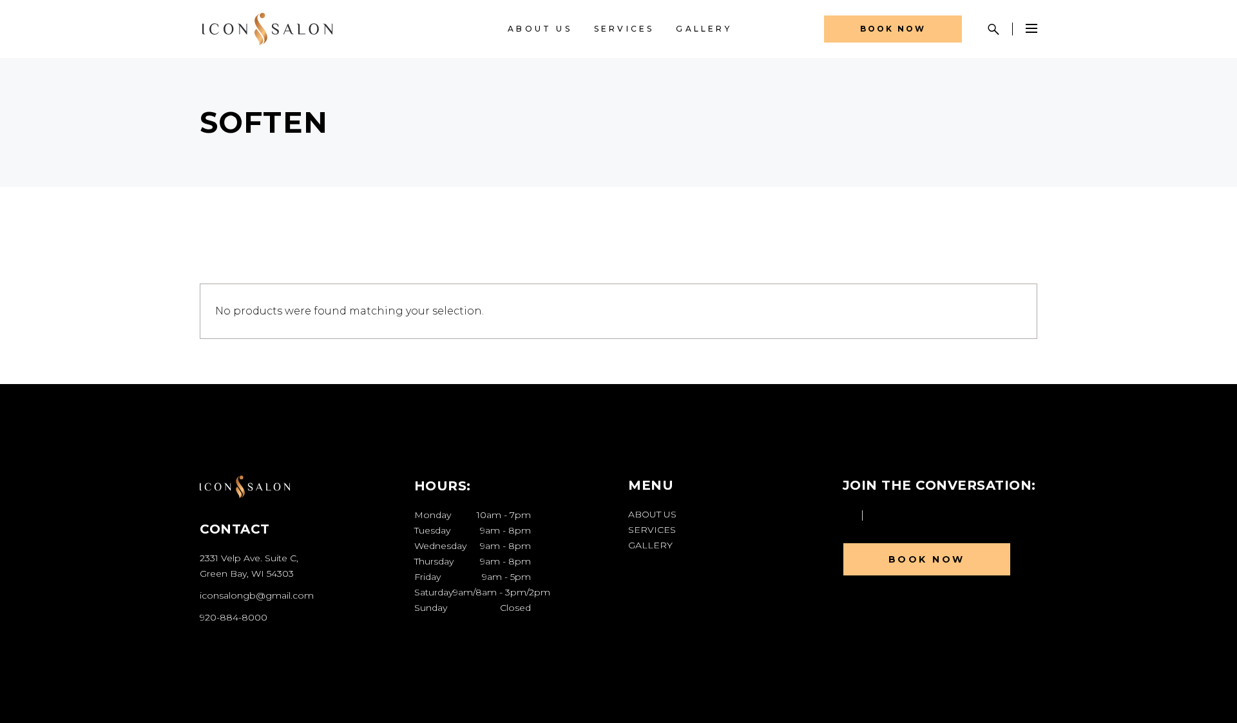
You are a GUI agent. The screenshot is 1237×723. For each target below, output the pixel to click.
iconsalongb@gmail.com (257, 595)
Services (652, 529)
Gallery (650, 545)
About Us (652, 514)
